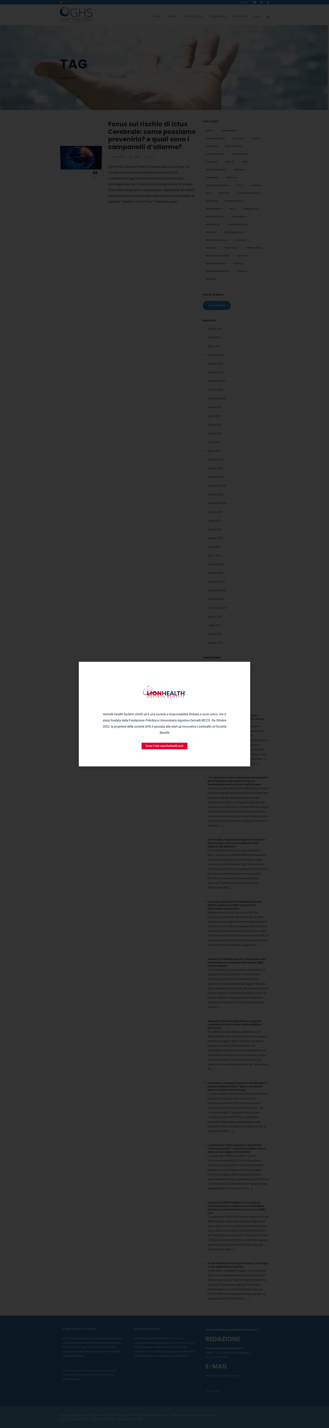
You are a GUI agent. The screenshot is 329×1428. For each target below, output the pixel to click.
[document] (164, 714)
